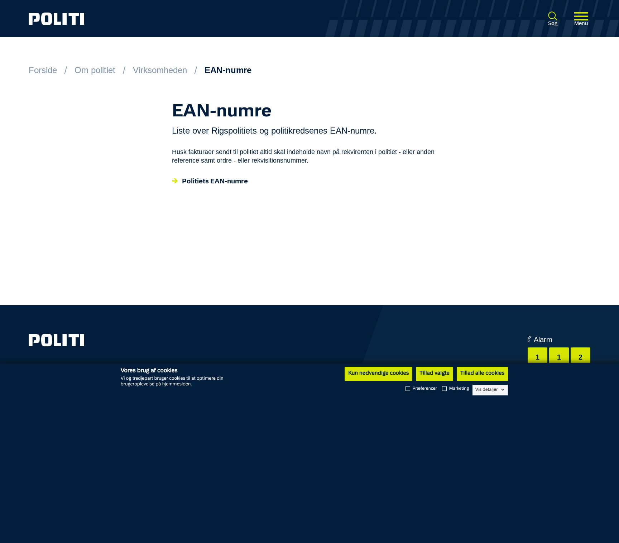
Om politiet (95, 70)
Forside (43, 70)
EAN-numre (228, 70)
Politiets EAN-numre (215, 182)
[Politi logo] (142, 19)
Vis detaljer (486, 390)
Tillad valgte (434, 373)
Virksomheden (160, 70)
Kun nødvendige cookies (378, 373)
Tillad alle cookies (482, 373)
